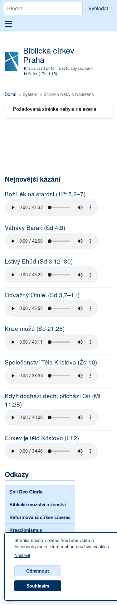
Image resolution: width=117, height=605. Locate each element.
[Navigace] (8, 24)
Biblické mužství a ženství (37, 504)
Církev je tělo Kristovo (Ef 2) (42, 438)
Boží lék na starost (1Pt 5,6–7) (45, 194)
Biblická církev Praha (48, 54)
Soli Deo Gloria (25, 491)
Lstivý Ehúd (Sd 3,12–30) (39, 261)
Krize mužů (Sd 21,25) (35, 328)
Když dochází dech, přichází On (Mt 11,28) (52, 400)
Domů (11, 94)
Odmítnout (37, 571)
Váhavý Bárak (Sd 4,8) (35, 227)
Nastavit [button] (22, 555)
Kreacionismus (25, 529)
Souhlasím (38, 586)
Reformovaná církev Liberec (40, 517)
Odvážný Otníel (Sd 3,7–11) (42, 295)
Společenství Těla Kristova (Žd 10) (51, 362)
